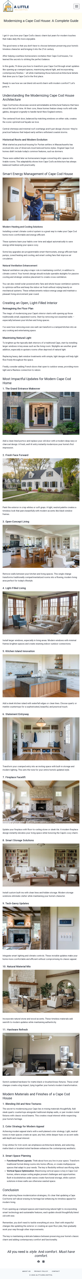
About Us (26, 1271)
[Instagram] (43, 1261)
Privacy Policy (41, 1271)
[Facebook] (38, 1261)
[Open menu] (76, 6)
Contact (56, 1271)
